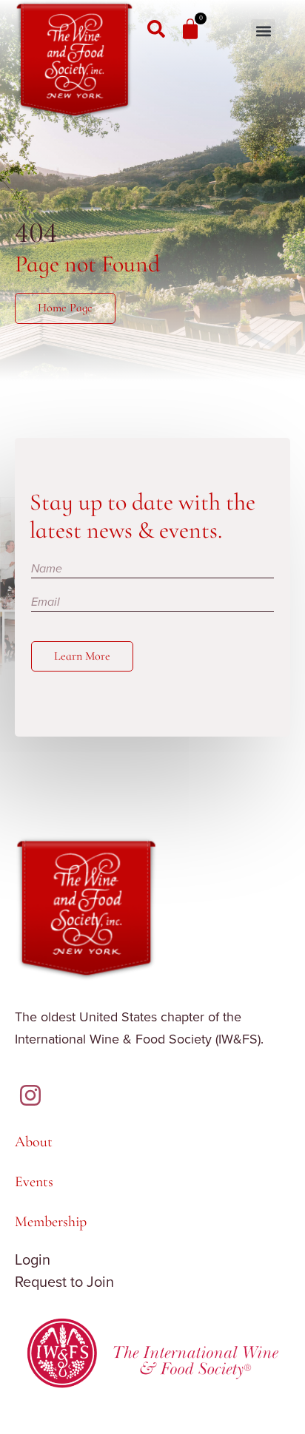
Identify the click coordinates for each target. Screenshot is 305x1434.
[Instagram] (30, 1095)
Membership (51, 1222)
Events (34, 1182)
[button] (263, 31)
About (34, 1142)
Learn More (82, 656)
